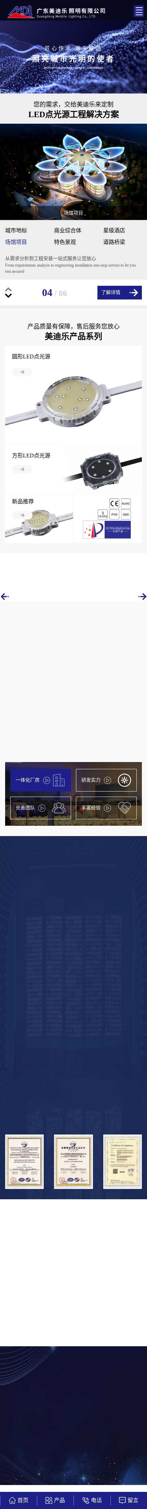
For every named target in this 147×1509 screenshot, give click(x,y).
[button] (8, 289)
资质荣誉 (70, 1014)
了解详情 (110, 292)
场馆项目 (16, 242)
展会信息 (81, 1273)
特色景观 (65, 242)
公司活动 (46, 1273)
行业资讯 (115, 1273)
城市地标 (16, 230)
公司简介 (25, 1014)
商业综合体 (67, 230)
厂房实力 (116, 1014)
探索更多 (30, 784)
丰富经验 (91, 807)
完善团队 (25, 807)
